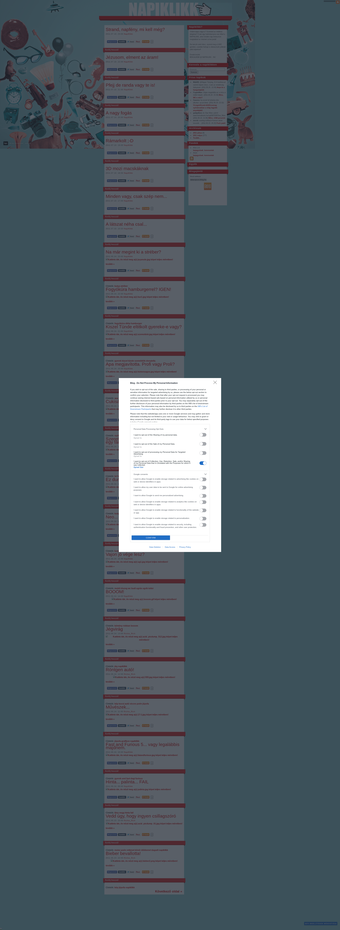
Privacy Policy (185, 547)
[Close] (215, 383)
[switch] (202, 435)
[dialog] (170, 465)
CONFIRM (151, 538)
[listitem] (170, 429)
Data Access (170, 547)
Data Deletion (155, 547)
